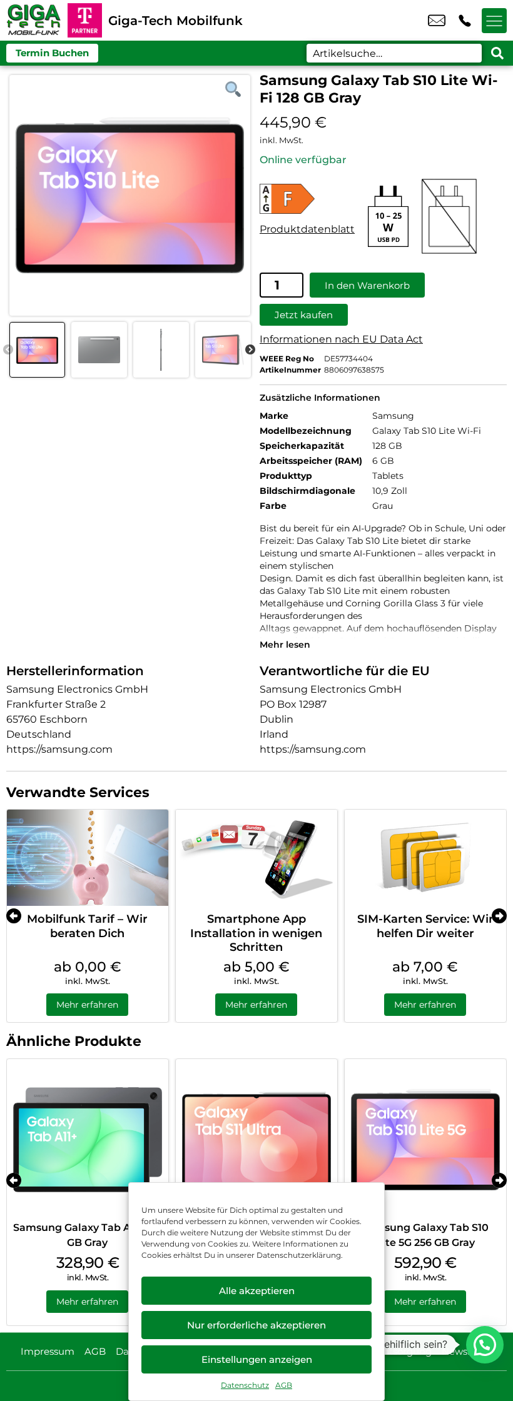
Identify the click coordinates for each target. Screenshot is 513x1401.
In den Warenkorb (367, 285)
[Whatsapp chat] (485, 1344)
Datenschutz (245, 1385)
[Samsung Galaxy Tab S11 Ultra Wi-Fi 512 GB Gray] (256, 1139)
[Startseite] (33, 20)
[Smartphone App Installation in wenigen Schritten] (256, 858)
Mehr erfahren (87, 1004)
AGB (283, 1385)
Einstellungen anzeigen (256, 1359)
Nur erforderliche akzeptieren (256, 1325)
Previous (8, 350)
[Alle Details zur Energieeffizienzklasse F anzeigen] (307, 199)
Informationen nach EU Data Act (341, 339)
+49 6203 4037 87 (464, 20)
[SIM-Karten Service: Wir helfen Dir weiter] (425, 858)
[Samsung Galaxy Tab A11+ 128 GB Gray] (87, 1139)
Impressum (47, 1351)
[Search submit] (497, 53)
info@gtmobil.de (436, 20)
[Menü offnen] (494, 20)
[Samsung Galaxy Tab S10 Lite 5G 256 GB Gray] (425, 1139)
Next (250, 350)
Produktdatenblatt (307, 229)
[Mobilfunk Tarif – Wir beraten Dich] (87, 858)
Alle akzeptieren (257, 1291)
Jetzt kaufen (304, 315)
